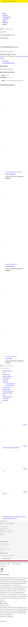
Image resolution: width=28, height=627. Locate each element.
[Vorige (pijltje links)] (0, 626)
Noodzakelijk (5, 603)
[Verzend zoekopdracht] (13, 29)
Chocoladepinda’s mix (10, 266)
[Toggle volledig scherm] (1, 624)
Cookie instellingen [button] (16, 564)
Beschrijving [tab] (6, 61)
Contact (5, 20)
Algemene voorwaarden (22, 560)
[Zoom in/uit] (0, 624)
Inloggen (5, 24)
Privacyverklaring (14, 560)
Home (4, 13)
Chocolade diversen (13, 171)
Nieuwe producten (7, 370)
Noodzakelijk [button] (3, 601)
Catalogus (5, 15)
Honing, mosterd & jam (8, 391)
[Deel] (2, 624)
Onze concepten (6, 17)
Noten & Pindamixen (8, 376)
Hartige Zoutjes (6, 378)
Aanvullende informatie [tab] (8, 63)
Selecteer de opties (4, 37)
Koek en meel (6, 387)
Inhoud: (2, 54)
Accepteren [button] (3, 566)
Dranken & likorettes (7, 393)
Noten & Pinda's (6, 374)
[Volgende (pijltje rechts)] (1, 626)
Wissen (14, 54)
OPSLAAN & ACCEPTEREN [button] (6, 616)
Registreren (5, 22)
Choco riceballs (8, 358)
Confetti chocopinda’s (10, 174)
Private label (5, 18)
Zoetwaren (5, 380)
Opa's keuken (6, 398)
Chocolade (19, 56)
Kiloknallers (19, 171)
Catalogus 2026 (6, 558)
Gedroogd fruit (6, 389)
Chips (4, 372)
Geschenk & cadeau (8, 396)
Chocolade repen (9, 385)
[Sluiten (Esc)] (4, 624)
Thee (4, 394)
